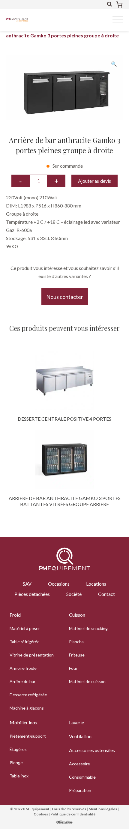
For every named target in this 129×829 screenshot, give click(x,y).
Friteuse (77, 654)
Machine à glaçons (27, 707)
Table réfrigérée (25, 641)
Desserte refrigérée (28, 694)
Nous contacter (64, 296)
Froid (15, 615)
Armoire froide (23, 668)
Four (73, 668)
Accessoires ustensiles (92, 750)
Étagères (18, 749)
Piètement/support (28, 736)
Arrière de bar (22, 681)
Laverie (76, 722)
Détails (64, 380)
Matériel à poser (25, 628)
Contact (106, 594)
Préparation (80, 790)
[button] (114, 64)
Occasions (59, 584)
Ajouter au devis (94, 181)
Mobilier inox (24, 722)
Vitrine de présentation (32, 654)
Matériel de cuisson (87, 681)
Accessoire (79, 763)
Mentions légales (102, 809)
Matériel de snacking (88, 628)
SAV (27, 584)
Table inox (19, 775)
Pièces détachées (32, 594)
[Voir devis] (119, 4)
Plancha (76, 641)
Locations (96, 584)
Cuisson (77, 615)
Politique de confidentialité (72, 814)
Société (74, 594)
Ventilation (80, 736)
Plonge (16, 762)
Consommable (82, 777)
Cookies (41, 814)
